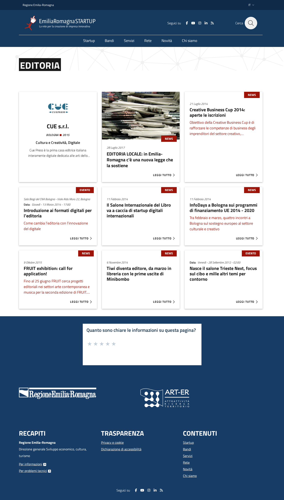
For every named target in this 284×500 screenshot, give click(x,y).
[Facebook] (187, 23)
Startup (188, 442)
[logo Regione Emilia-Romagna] (57, 392)
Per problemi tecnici (33, 470)
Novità (187, 469)
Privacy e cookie (112, 442)
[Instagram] (200, 23)
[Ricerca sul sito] (251, 23)
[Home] (62, 23)
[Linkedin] (206, 23)
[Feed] (212, 23)
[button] (252, 5)
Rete (186, 462)
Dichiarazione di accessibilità (121, 449)
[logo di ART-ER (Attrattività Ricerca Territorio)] (165, 397)
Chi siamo (190, 475)
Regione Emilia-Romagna (38, 5)
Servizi (188, 455)
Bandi (187, 449)
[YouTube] (193, 23)
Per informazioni (30, 464)
